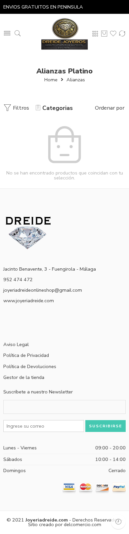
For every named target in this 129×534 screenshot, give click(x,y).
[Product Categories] (95, 33)
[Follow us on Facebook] (17, 323)
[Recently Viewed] (118, 521)
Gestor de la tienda (23, 377)
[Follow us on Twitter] (5, 323)
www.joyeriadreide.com (28, 300)
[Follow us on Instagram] (28, 323)
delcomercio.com (82, 524)
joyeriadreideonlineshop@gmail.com (42, 290)
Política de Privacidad (26, 355)
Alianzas (75, 79)
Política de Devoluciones (29, 366)
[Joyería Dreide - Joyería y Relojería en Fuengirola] (64, 33)
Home (51, 79)
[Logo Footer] (28, 232)
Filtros (20, 108)
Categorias (57, 108)
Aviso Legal (16, 344)
